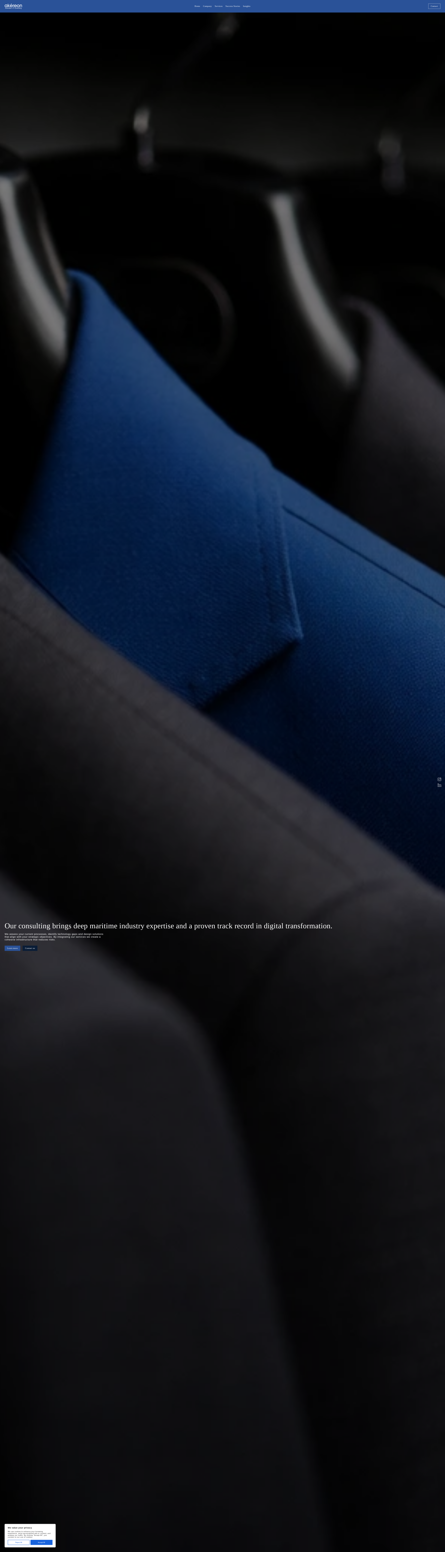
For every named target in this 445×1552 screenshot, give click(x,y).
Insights (246, 6)
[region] (30, 1535)
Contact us (30, 948)
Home (197, 6)
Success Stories (233, 6)
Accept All (41, 1542)
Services (219, 6)
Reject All (18, 1542)
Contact (434, 6)
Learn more (12, 948)
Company (207, 6)
